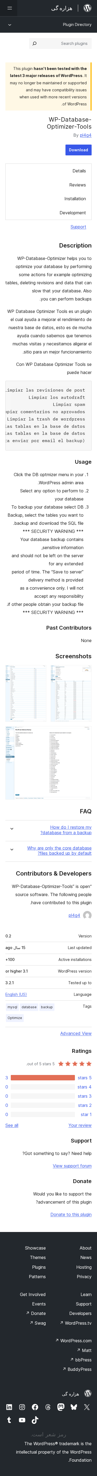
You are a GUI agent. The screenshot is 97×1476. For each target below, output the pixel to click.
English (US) (16, 994)
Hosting (84, 1267)
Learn (86, 1294)
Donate (36, 1313)
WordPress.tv (76, 1323)
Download (78, 150)
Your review (80, 1125)
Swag (37, 1323)
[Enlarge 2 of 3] (39, 672)
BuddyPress (77, 1369)
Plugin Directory (77, 24)
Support (78, 226)
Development (73, 212)
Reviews (77, 185)
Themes (38, 1257)
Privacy (84, 1276)
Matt (84, 1350)
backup (47, 1007)
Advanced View (76, 1033)
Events (39, 1304)
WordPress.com (73, 1340)
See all (11, 1125)
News (86, 1257)
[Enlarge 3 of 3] (84, 733)
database (29, 1007)
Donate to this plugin (71, 1214)
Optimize (15, 1018)
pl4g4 (86, 135)
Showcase (35, 1248)
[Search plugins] (34, 43)
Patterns (37, 1276)
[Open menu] (8, 8)
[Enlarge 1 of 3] (84, 672)
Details (79, 170)
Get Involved (33, 1294)
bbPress (81, 1360)
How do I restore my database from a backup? (66, 830)
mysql (12, 1007)
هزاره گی (70, 1394)
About (86, 1248)
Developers (80, 1313)
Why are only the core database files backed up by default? (59, 851)
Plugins (39, 1267)
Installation (75, 198)
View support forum (72, 1165)
